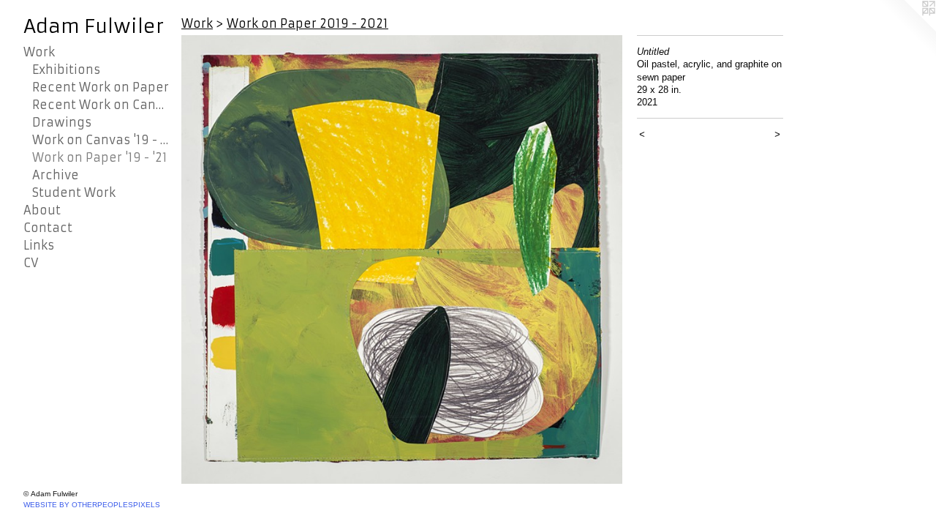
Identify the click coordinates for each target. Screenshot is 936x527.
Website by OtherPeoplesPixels (91, 505)
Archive (55, 175)
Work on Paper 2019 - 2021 (307, 23)
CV (31, 262)
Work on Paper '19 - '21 (99, 157)
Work (39, 52)
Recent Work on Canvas (101, 104)
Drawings (61, 122)
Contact (47, 227)
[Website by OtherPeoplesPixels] (907, 29)
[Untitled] (401, 259)
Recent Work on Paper (100, 87)
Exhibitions (66, 69)
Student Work (74, 192)
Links (38, 245)
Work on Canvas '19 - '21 (101, 139)
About (42, 210)
